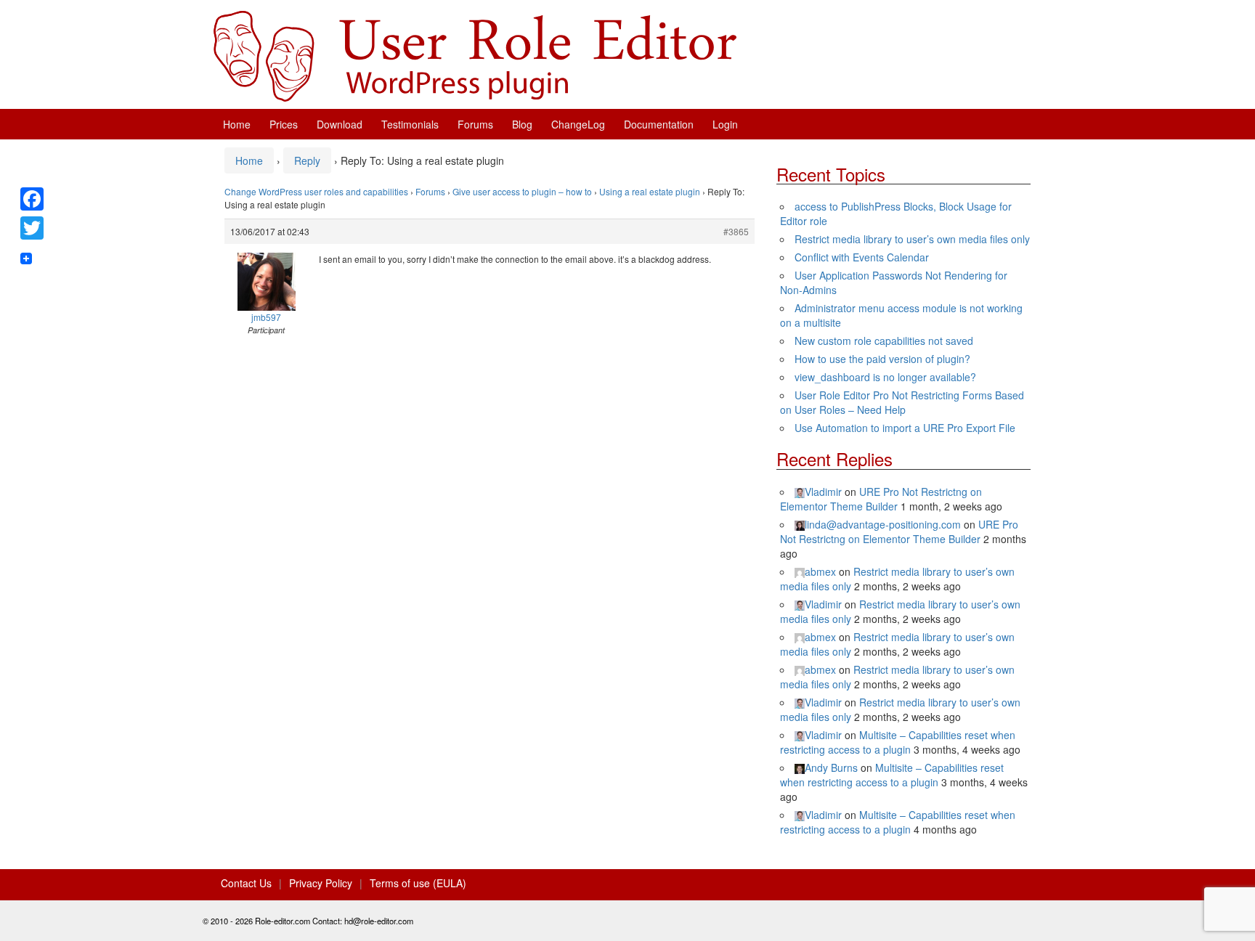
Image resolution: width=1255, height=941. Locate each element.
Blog (522, 124)
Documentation (659, 124)
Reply (307, 160)
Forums (475, 124)
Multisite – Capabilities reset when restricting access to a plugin (897, 742)
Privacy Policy (320, 883)
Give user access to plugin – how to (522, 191)
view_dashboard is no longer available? (885, 377)
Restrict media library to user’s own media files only (912, 239)
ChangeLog (578, 124)
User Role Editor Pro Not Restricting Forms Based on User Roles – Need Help (902, 402)
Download (339, 124)
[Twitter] (31, 228)
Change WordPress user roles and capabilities (316, 191)
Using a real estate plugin (649, 191)
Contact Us (246, 883)
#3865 (736, 231)
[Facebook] (31, 198)
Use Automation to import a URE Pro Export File (905, 427)
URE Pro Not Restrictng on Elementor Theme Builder (881, 498)
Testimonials (410, 124)
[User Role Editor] (475, 54)
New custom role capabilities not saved (884, 340)
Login (725, 124)
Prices (283, 124)
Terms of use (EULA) (418, 883)
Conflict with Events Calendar (862, 257)
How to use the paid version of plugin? (882, 358)
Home (237, 124)
